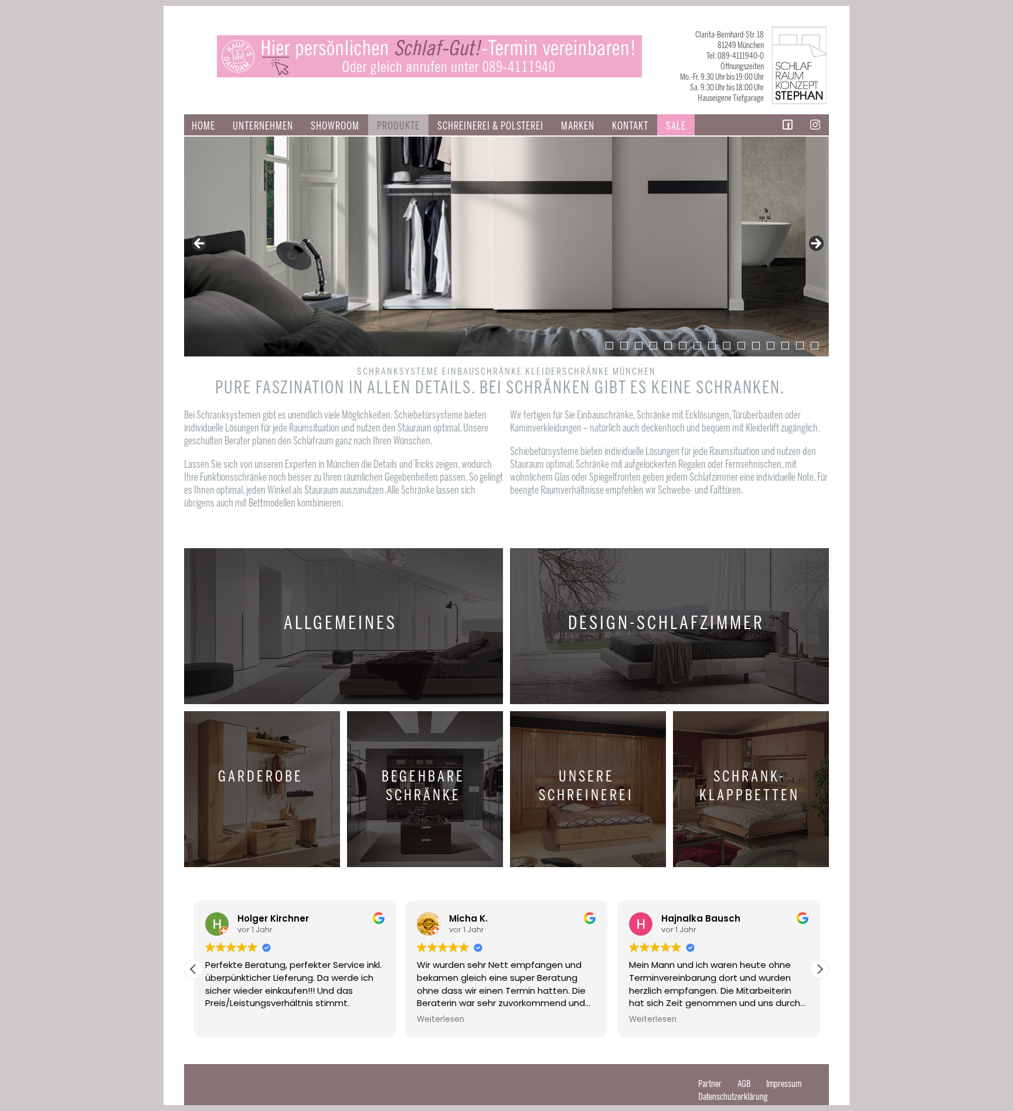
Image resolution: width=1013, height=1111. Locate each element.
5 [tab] (668, 345)
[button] (819, 969)
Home (203, 126)
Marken (577, 126)
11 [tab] (756, 345)
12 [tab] (770, 345)
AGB (743, 1083)
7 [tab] (697, 345)
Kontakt (630, 126)
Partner (710, 1083)
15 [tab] (814, 345)
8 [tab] (712, 345)
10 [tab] (741, 345)
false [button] (200, 244)
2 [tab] (624, 345)
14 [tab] (800, 345)
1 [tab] (609, 345)
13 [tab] (785, 345)
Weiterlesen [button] (440, 1019)
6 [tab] (682, 345)
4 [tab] (653, 345)
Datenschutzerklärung (733, 1096)
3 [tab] (639, 345)
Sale (676, 126)
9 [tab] (726, 345)
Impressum (783, 1083)
